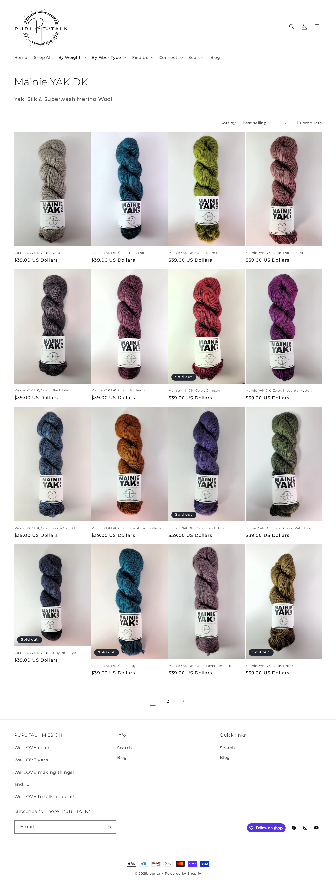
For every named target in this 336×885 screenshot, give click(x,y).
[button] (71, 57)
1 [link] (153, 701)
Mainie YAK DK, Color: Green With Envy (279, 528)
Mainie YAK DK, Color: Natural (39, 253)
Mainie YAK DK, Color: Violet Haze (197, 528)
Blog (122, 757)
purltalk (156, 873)
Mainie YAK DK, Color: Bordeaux (118, 390)
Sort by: (229, 122)
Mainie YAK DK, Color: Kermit (193, 253)
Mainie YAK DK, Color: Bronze (271, 666)
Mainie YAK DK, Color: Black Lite (41, 390)
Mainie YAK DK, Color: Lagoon (116, 666)
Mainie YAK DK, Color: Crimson (194, 390)
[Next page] (183, 701)
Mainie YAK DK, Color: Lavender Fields (200, 666)
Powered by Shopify (183, 873)
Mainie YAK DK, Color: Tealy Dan (118, 253)
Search (124, 747)
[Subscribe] (109, 827)
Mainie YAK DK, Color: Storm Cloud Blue (48, 528)
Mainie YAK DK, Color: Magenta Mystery (279, 390)
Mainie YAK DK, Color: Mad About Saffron (126, 528)
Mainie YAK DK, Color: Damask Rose (276, 253)
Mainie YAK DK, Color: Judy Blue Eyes (46, 653)
